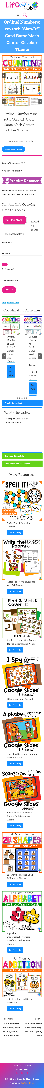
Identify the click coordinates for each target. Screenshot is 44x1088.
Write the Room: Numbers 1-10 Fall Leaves (21, 583)
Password (6, 253)
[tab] (17, 398)
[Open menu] (18, 15)
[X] (22, 1073)
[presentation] (11, 325)
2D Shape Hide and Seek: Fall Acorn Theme (20, 876)
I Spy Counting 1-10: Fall (20, 698)
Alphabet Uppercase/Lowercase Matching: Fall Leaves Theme (18, 938)
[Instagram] (27, 1073)
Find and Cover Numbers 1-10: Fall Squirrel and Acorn (21, 642)
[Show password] (5, 264)
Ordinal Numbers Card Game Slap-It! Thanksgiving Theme (33, 1027)
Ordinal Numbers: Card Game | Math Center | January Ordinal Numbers (33, 357)
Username (7, 242)
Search (28, 1065)
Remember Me (10, 280)
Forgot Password (10, 302)
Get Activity (12, 372)
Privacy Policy (22, 1069)
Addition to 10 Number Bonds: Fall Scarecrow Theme (19, 816)
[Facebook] (17, 1073)
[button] (8, 101)
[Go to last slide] (4, 75)
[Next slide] (40, 75)
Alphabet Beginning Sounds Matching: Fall (22, 756)
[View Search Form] (24, 14)
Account (17, 1065)
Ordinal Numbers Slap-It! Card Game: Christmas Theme (11, 349)
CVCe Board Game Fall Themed (19, 525)
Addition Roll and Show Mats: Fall (19, 1001)
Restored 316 (27, 1083)
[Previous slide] (4, 356)
